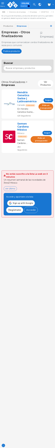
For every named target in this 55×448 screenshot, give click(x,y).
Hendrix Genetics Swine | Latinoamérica (27, 97)
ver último (10, 188)
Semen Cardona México (23, 126)
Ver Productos (45, 83)
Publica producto (11, 51)
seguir (48, 100)
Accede (31, 209)
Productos (8, 26)
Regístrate (14, 209)
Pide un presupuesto (46, 106)
